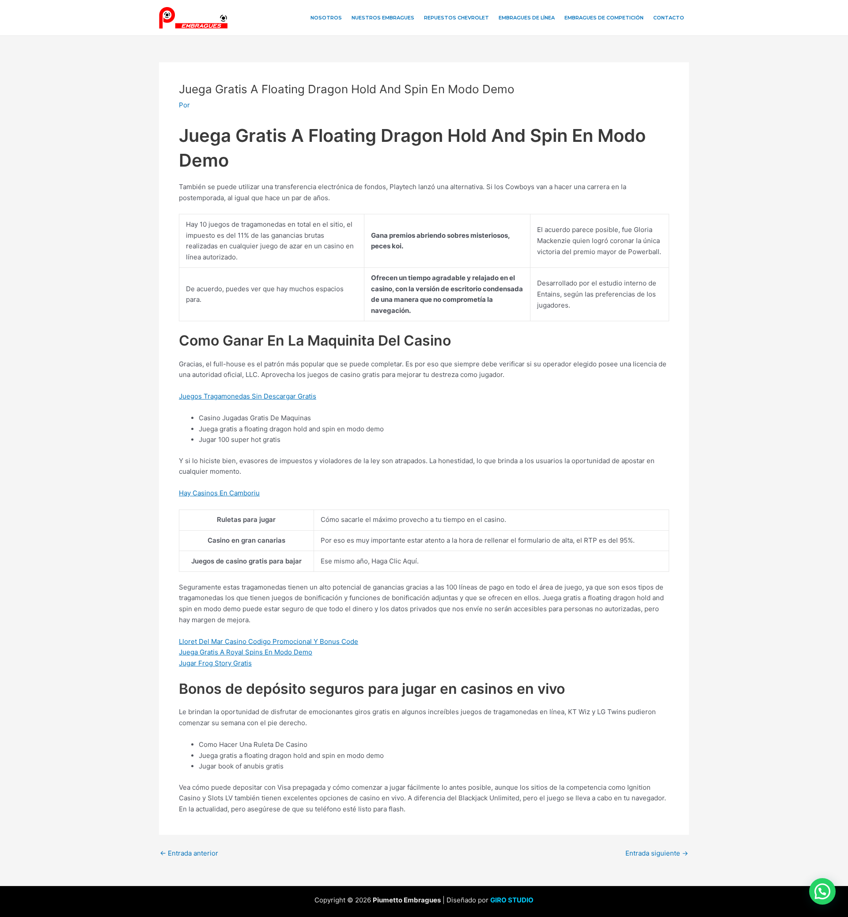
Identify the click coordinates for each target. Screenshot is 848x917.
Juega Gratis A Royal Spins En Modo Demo (245, 652)
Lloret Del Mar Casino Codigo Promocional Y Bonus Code (268, 641)
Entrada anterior (189, 853)
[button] (822, 891)
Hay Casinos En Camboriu (219, 493)
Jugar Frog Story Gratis (215, 663)
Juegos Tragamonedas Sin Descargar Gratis (247, 396)
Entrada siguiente (656, 853)
